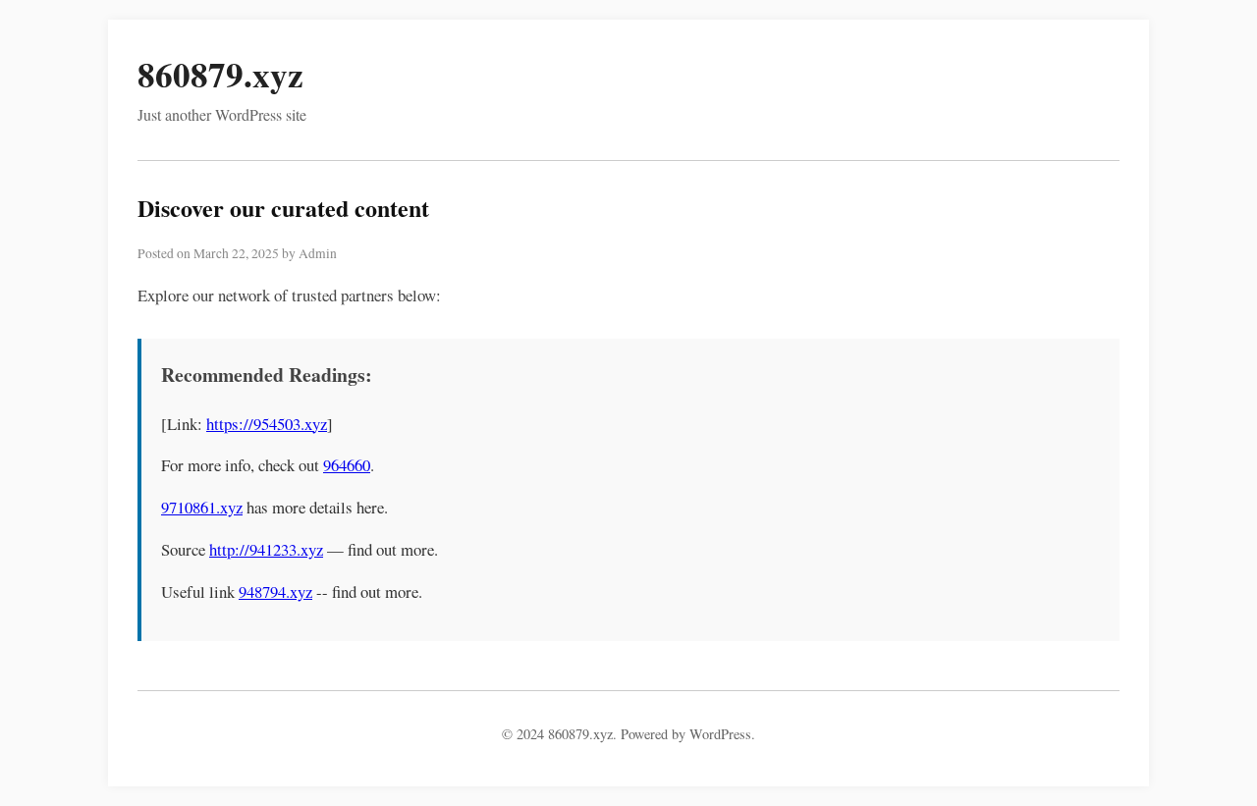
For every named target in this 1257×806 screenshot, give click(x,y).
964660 (346, 465)
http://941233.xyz (266, 549)
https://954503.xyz (266, 423)
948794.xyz (275, 591)
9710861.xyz (202, 507)
